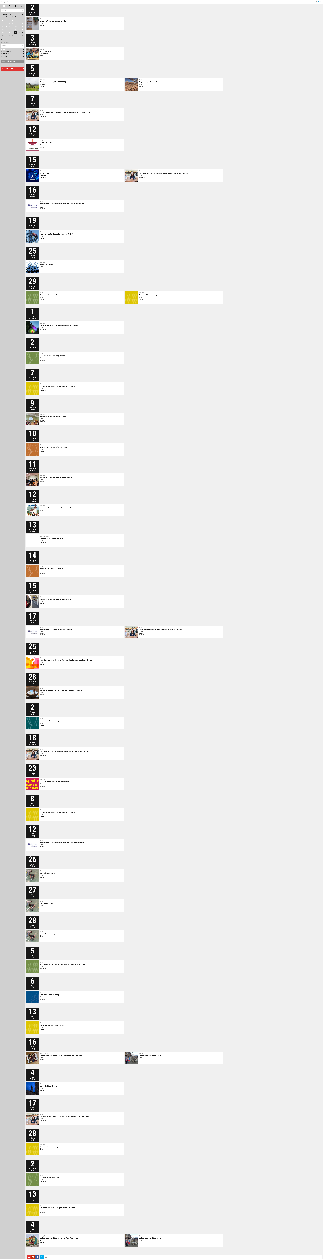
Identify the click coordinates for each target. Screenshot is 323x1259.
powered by (315, 1)
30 (22, 32)
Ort (2, 39)
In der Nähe (6, 42)
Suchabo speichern (8, 69)
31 (3, 35)
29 (19, 32)
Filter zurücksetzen (8, 61)
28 (16, 32)
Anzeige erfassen (6, 2)
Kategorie (4, 57)
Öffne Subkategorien (23, 49)
